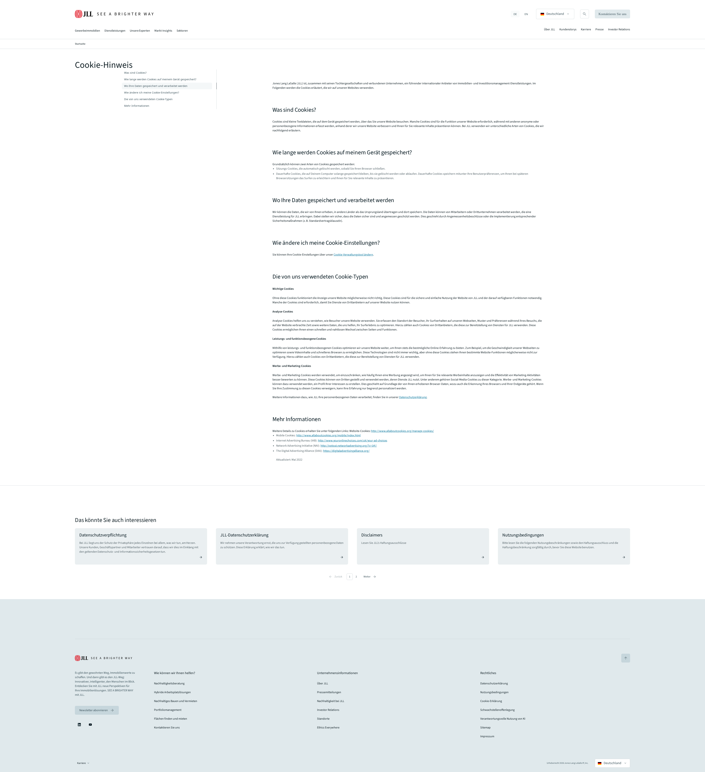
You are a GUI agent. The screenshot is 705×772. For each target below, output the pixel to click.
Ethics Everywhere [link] (328, 728)
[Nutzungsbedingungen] (564, 546)
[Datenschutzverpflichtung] (141, 546)
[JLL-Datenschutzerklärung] (282, 546)
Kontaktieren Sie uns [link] (167, 728)
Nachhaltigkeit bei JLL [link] (330, 701)
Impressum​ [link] (487, 736)
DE (515, 14)
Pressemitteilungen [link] (329, 692)
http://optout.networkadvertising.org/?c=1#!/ (349, 446)
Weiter (370, 576)
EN (526, 14)
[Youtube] (90, 724)
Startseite (80, 44)
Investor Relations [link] (328, 710)
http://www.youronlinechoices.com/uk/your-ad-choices (352, 441)
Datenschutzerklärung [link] (494, 683)
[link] (97, 710)
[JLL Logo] (114, 14)
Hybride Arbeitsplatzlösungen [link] (172, 692)
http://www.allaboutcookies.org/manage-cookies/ (402, 431)
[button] (555, 14)
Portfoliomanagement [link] (167, 710)
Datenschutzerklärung (413, 397)
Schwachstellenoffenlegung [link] (497, 710)
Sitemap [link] (485, 728)
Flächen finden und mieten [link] (170, 719)
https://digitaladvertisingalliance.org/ (346, 451)
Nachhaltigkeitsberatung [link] (169, 683)
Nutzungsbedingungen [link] (494, 692)
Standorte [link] (323, 719)
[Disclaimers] (423, 546)
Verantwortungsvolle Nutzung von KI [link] (502, 719)
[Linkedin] (79, 724)
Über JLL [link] (322, 683)
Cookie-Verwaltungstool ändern (353, 255)
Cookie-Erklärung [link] (491, 701)
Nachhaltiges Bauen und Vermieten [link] (175, 701)
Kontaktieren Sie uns (612, 14)
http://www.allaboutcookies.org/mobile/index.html (328, 435)
